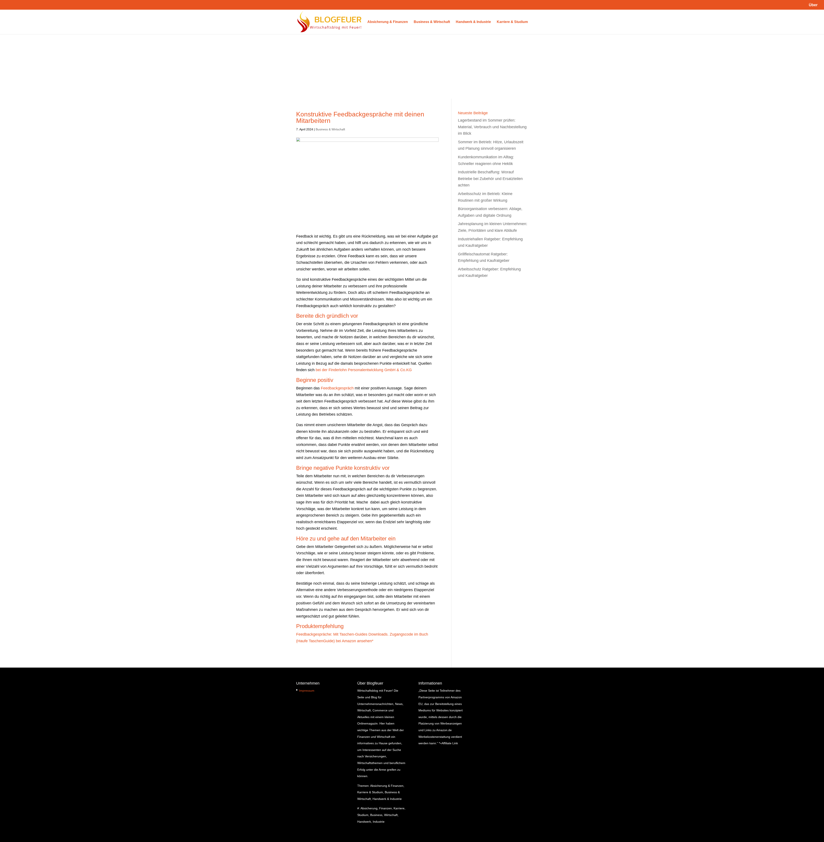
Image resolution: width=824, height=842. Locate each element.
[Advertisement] (412, 66)
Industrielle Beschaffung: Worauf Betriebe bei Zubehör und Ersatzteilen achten (490, 178)
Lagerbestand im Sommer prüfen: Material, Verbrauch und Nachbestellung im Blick (492, 127)
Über (813, 5)
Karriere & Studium (512, 22)
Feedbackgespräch (337, 388)
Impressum (306, 690)
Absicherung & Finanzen (387, 22)
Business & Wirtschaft (432, 22)
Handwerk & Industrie (473, 22)
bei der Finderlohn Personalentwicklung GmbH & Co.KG (364, 370)
